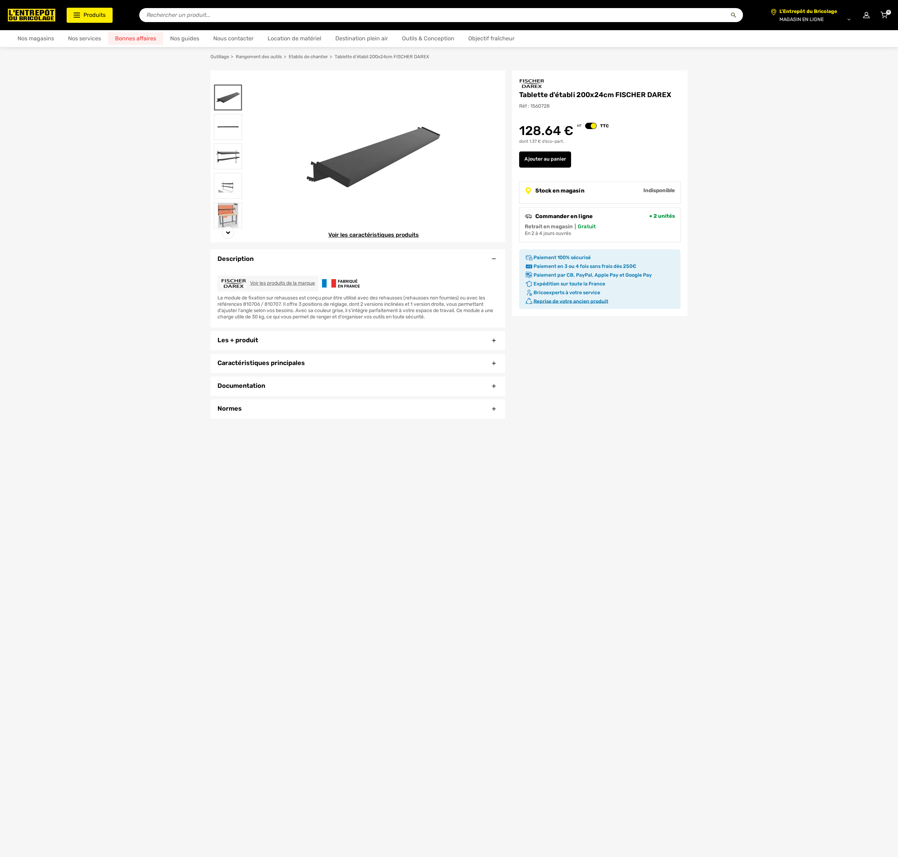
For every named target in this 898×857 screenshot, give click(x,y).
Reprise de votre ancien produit (571, 301)
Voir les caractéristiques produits (373, 234)
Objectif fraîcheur (491, 38)
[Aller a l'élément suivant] (228, 233)
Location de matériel (294, 38)
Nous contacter (233, 38)
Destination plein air (361, 38)
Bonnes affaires (135, 38)
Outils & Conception (428, 38)
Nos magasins (36, 38)
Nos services (84, 38)
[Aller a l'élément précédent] (228, 80)
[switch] (591, 126)
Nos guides (184, 38)
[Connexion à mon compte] (866, 15)
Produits (94, 15)
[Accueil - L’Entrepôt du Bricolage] (31, 15)
